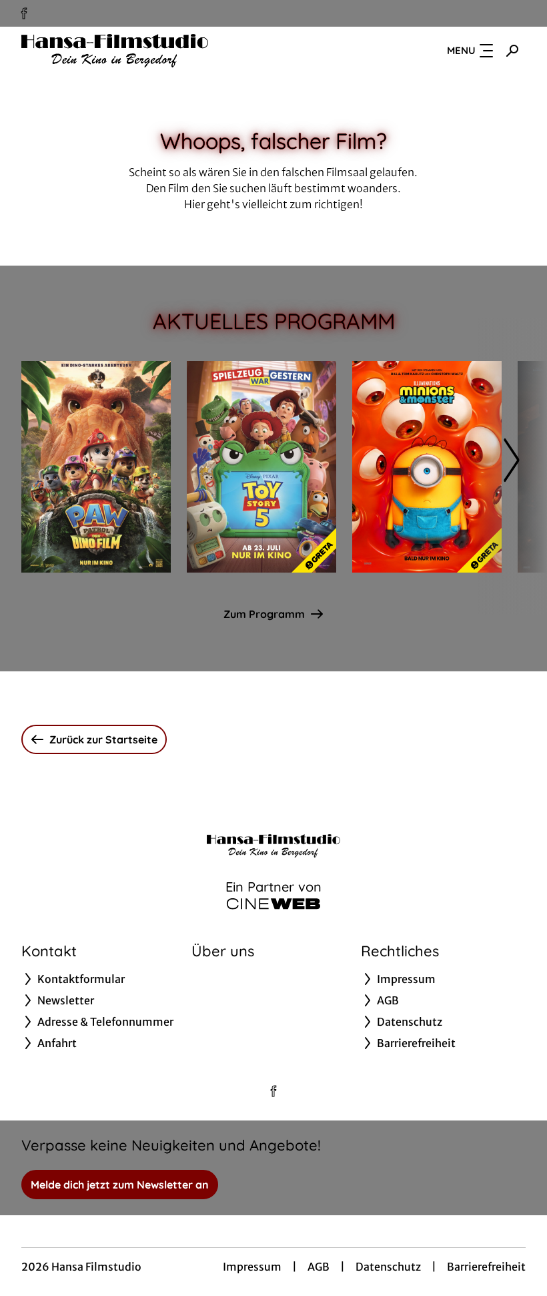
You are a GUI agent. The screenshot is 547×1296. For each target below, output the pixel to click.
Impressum (252, 1266)
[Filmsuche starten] (512, 50)
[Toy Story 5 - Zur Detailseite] (261, 467)
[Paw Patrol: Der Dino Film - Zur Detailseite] (96, 467)
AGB (319, 1266)
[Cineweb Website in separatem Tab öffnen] (273, 904)
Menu (461, 50)
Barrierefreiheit (486, 1266)
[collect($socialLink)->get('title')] (24, 13)
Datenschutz (388, 1266)
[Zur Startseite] (114, 50)
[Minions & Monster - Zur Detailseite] (427, 467)
